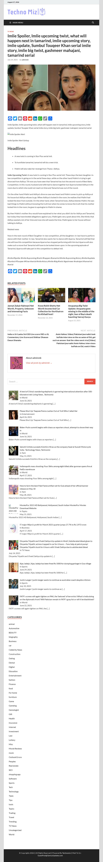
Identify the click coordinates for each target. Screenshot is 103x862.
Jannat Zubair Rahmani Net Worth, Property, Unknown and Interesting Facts (21, 308)
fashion (12, 680)
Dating (12, 658)
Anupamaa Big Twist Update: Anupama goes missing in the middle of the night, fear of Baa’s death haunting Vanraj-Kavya (81, 311)
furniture (13, 697)
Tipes (11, 796)
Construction (14, 654)
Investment (14, 731)
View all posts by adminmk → (39, 363)
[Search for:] (51, 381)
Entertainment (15, 675)
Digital (12, 667)
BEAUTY (12, 632)
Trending (12, 821)
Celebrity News (15, 650)
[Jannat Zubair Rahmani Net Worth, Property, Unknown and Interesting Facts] (21, 296)
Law (10, 735)
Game (11, 701)
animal (12, 624)
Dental (12, 662)
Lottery (12, 740)
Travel (11, 817)
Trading (12, 813)
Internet (12, 727)
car (10, 645)
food (11, 688)
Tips (10, 800)
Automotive (14, 628)
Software (13, 778)
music (11, 753)
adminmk (25, 60)
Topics (11, 808)
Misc (11, 744)
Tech (11, 787)
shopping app (14, 774)
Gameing (13, 705)
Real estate (13, 765)
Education (13, 671)
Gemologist (14, 710)
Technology (14, 791)
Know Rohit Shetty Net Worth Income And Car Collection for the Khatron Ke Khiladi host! (50, 309)
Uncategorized (15, 830)
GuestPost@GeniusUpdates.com (50, 855)
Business (12, 641)
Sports (11, 783)
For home (13, 692)
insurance (13, 723)
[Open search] (93, 23)
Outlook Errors (15, 757)
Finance (12, 684)
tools (11, 804)
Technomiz (66, 853)
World (11, 834)
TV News (11, 31)
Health (12, 718)
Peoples (12, 761)
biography (13, 637)
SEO (11, 770)
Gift (10, 714)
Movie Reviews (15, 748)
